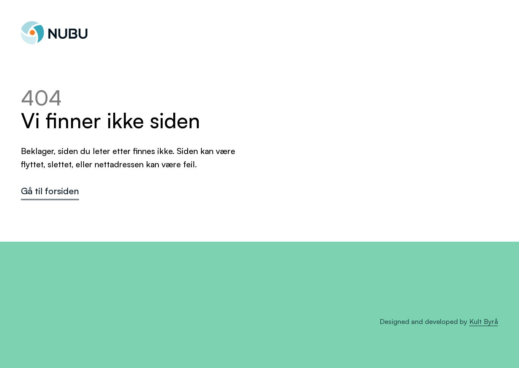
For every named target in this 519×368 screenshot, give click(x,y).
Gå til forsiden (50, 191)
